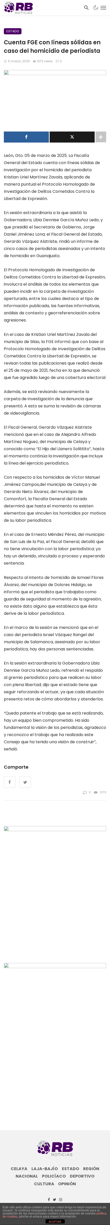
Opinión (67, 1184)
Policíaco (54, 1176)
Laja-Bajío (44, 1169)
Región (91, 1169)
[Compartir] (26, 137)
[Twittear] (72, 137)
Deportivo (82, 1176)
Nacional (27, 1176)
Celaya (19, 1169)
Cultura (44, 1184)
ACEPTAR (55, 1221)
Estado (12, 31)
